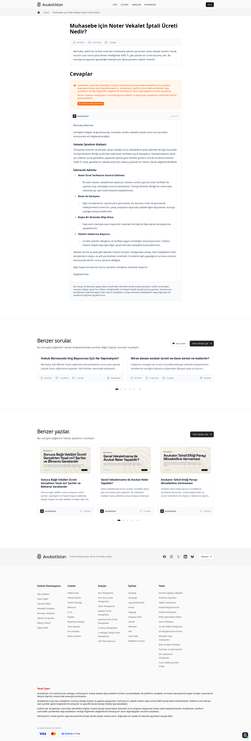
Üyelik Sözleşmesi (167, 602)
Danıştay (132, 597)
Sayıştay (132, 612)
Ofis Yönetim (43, 594)
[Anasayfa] (38, 12)
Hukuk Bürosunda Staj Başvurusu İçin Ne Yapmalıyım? (80, 358)
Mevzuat (72, 607)
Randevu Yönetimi (46, 613)
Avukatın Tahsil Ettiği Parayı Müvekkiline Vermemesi (179, 481)
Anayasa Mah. (135, 617)
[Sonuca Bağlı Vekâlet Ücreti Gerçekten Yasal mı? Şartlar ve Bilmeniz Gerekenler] (65, 460)
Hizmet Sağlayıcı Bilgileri (171, 593)
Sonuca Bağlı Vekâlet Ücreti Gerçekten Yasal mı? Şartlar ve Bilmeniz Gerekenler (61, 483)
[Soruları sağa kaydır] (140, 389)
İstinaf (131, 621)
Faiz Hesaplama (105, 593)
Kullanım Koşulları (168, 597)
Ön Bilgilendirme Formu (170, 631)
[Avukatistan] (50, 4)
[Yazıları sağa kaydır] (138, 520)
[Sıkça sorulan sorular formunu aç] (245, 735)
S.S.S (46, 12)
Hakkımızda (73, 593)
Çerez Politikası (166, 621)
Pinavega (79, 556)
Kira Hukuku (73, 631)
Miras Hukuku (74, 636)
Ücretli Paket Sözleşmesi (170, 626)
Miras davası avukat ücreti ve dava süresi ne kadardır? (170, 358)
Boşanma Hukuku (76, 621)
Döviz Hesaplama (106, 606)
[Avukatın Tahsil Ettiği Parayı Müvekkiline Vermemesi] (185, 460)
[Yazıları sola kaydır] (113, 520)
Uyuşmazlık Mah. (136, 602)
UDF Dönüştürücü (106, 641)
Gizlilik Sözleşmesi (167, 612)
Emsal (131, 607)
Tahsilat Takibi (44, 603)
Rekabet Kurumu (136, 641)
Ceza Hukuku (74, 626)
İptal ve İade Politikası (169, 644)
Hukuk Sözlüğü (75, 602)
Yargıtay (132, 593)
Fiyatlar (71, 617)
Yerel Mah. (133, 636)
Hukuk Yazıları (74, 597)
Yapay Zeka (42, 627)
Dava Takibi (42, 599)
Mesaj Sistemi (44, 622)
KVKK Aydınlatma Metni (170, 617)
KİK (130, 631)
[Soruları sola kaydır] (111, 389)
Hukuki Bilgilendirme (169, 607)
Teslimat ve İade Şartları (170, 649)
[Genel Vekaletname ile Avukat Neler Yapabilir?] (125, 460)
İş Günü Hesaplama (107, 627)
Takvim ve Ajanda (45, 618)
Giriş (210, 4)
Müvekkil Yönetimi (46, 608)
